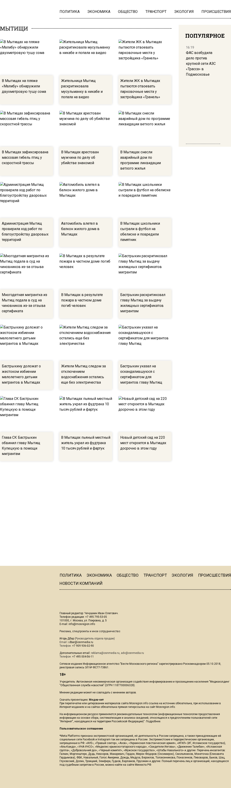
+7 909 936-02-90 (83, 645)
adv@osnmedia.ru (132, 653)
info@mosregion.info (82, 624)
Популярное (205, 35)
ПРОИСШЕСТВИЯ (214, 575)
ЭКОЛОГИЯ (182, 575)
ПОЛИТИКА (71, 575)
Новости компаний (81, 583)
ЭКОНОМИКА (99, 575)
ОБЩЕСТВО (128, 575)
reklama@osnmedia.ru (105, 653)
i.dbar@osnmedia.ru (80, 642)
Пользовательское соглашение (81, 728)
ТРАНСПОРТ (155, 575)
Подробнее (153, 721)
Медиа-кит (96, 699)
